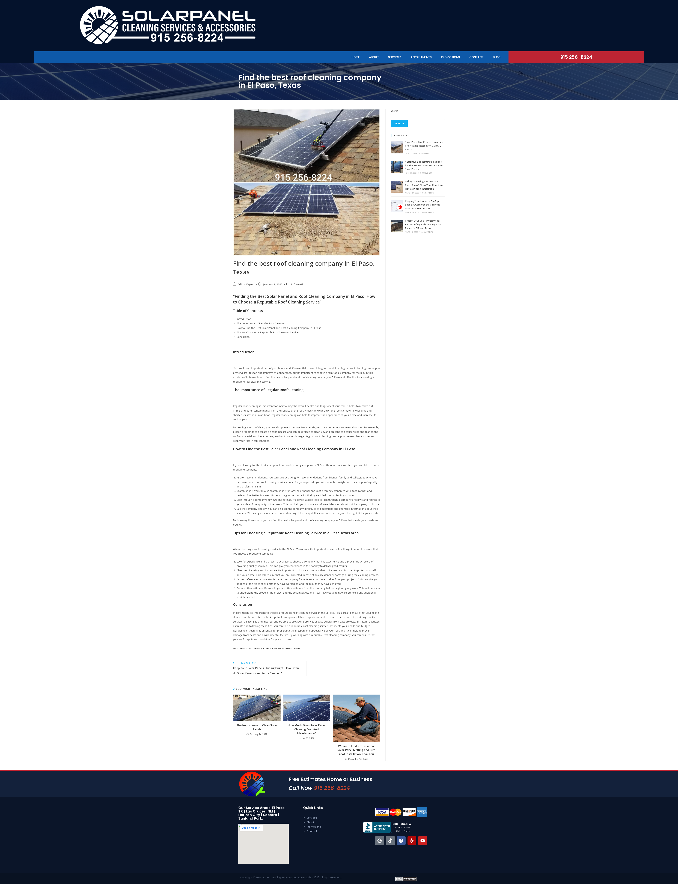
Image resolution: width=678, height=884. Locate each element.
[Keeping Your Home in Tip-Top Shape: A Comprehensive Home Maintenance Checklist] (397, 206)
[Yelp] (412, 840)
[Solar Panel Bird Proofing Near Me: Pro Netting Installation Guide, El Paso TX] (397, 147)
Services (394, 57)
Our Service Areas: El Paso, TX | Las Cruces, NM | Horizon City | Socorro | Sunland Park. (262, 813)
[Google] (379, 840)
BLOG (497, 57)
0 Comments (425, 153)
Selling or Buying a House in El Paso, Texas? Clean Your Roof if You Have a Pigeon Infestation (424, 185)
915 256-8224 (576, 57)
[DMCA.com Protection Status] (406, 878)
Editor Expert (246, 284)
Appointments (421, 57)
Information (298, 284)
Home (356, 57)
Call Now (319, 788)
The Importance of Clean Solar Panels (257, 727)
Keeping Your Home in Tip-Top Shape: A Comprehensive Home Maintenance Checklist (422, 205)
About (374, 57)
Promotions (450, 57)
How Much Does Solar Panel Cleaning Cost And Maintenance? (306, 729)
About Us (312, 822)
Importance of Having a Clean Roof (258, 648)
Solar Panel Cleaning (289, 648)
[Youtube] (422, 840)
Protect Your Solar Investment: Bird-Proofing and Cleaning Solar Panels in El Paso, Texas (423, 224)
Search (394, 110)
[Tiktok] (390, 840)
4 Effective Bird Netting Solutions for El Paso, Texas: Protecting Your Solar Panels (424, 165)
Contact (476, 57)
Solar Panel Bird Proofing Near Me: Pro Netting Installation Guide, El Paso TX (424, 145)
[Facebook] (401, 840)
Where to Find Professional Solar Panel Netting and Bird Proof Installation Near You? (356, 750)
